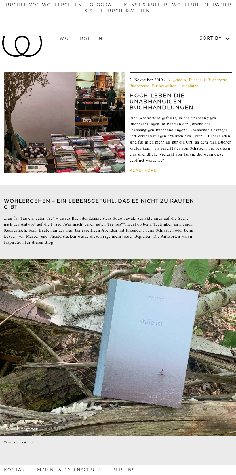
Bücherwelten (129, 10)
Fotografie (103, 4)
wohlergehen (81, 38)
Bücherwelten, (165, 85)
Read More (143, 170)
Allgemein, (178, 79)
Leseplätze (188, 85)
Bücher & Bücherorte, (209, 79)
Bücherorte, (141, 85)
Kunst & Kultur (146, 4)
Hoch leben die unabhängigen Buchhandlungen (162, 101)
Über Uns (122, 469)
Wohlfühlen (190, 4)
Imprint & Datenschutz (68, 469)
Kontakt (16, 469)
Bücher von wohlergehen (44, 4)
